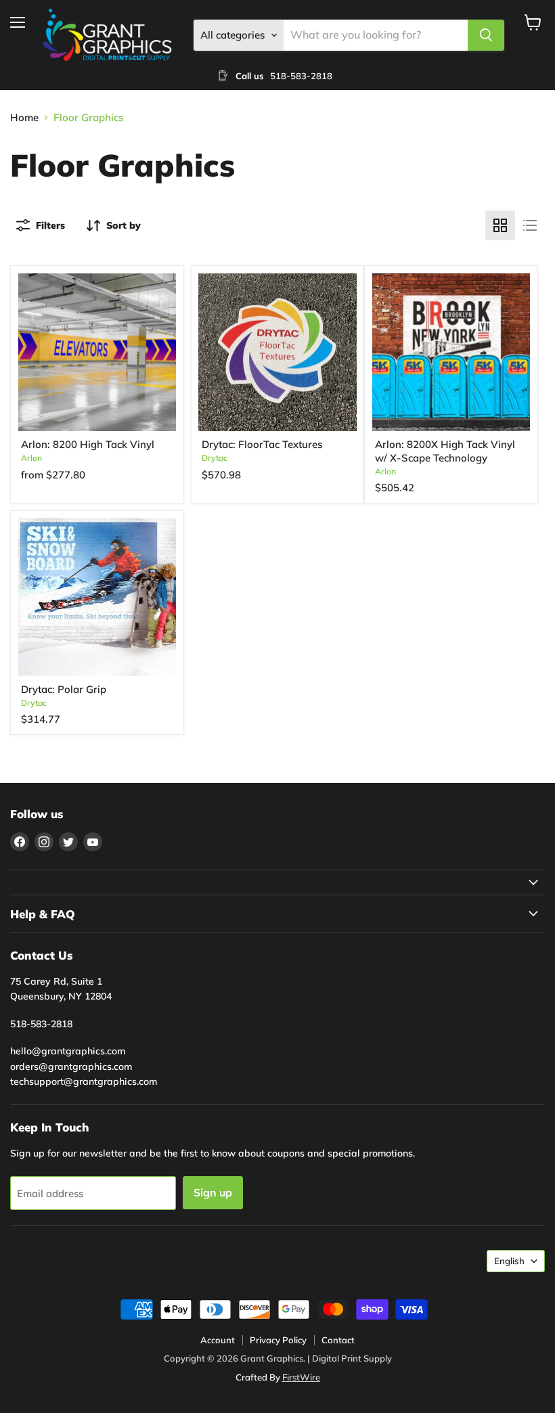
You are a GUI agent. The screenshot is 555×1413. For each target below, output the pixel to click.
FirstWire (301, 1377)
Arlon (31, 458)
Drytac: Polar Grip (63, 689)
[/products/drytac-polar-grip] (97, 597)
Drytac (214, 458)
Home (24, 117)
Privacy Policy (278, 1339)
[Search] (486, 35)
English (509, 1260)
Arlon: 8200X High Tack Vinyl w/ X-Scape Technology (445, 451)
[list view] (530, 225)
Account (217, 1339)
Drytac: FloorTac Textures (262, 444)
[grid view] (500, 225)
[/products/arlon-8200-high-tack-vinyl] (97, 352)
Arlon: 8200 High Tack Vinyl (87, 444)
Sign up (213, 1192)
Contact (338, 1339)
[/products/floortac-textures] (277, 352)
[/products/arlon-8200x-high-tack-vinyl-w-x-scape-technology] (451, 352)
